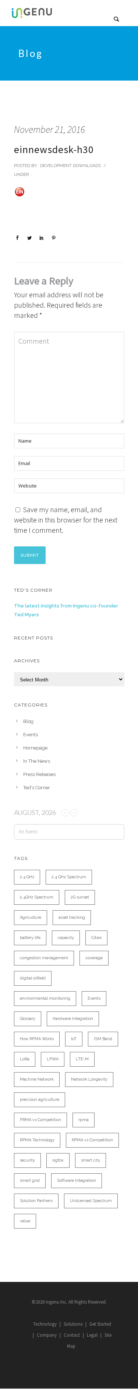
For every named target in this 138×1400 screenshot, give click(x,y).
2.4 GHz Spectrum (69, 877)
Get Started (100, 1324)
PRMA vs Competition (40, 1119)
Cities (96, 937)
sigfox (58, 1160)
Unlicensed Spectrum (91, 1200)
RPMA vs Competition (92, 1140)
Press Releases (39, 774)
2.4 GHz (27, 877)
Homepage (35, 748)
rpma (83, 1119)
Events (30, 734)
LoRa (24, 1059)
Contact (72, 1335)
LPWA (53, 1059)
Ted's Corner (36, 787)
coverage (94, 958)
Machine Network (37, 1079)
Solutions (73, 1324)
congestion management (44, 958)
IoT (74, 1038)
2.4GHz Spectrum (36, 897)
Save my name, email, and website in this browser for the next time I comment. (65, 520)
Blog (28, 721)
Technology (45, 1324)
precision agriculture (39, 1099)
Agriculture (30, 917)
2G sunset (80, 897)
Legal (92, 1335)
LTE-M (82, 1059)
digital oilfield (33, 978)
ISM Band (103, 1038)
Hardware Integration (73, 1018)
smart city (90, 1160)
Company (47, 1335)
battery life (30, 937)
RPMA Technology (37, 1140)
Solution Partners (36, 1200)
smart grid (30, 1180)
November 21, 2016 (49, 129)
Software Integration (76, 1180)
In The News (36, 761)
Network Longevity (89, 1079)
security (27, 1160)
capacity (66, 937)
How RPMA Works (37, 1038)
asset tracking (72, 917)
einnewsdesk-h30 (54, 149)
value (25, 1221)
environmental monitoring (45, 998)
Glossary (27, 1018)
